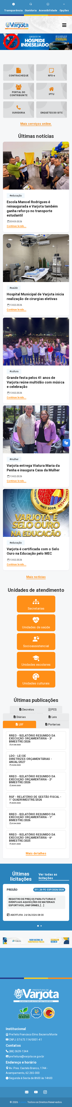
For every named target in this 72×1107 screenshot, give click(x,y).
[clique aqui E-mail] (26, 1092)
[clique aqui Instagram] (45, 1092)
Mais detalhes (36, 853)
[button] (38, 926)
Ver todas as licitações (48, 876)
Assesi (22, 1102)
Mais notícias (36, 577)
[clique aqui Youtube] (36, 1092)
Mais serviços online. (36, 124)
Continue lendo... (16, 226)
